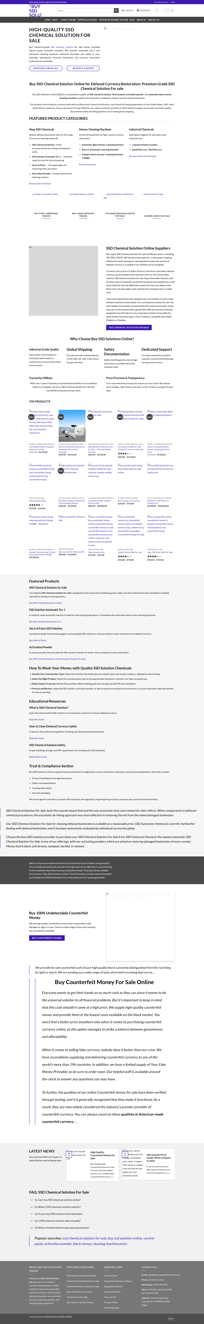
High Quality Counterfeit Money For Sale (102, 1155)
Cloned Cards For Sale (77, 1297)
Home (47, 20)
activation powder (57, 1244)
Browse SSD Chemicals (40, 183)
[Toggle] (32, 1200)
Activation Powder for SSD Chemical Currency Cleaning (130, 448)
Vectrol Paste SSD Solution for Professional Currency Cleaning (72, 449)
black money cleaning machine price (100, 1244)
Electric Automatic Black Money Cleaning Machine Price (158, 449)
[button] (156, 10)
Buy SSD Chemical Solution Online (45, 602)
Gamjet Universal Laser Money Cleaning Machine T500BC (42, 553)
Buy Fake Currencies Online (80, 1302)
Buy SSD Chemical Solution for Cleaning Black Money (72, 501)
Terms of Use (110, 1297)
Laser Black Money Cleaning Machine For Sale (41, 448)
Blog (173, 2)
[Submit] (116, 10)
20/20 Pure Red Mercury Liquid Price (158, 501)
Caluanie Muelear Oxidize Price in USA (99, 501)
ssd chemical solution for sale (84, 1238)
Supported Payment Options (113, 20)
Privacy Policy (110, 1302)
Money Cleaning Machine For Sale (83, 1281)
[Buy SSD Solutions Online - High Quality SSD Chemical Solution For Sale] (40, 10)
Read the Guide (36, 719)
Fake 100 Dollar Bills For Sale (159, 552)
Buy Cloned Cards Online (129, 501)
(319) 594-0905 (160, 1284)
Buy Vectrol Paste (37, 640)
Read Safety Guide (38, 756)
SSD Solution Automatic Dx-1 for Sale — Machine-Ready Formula (101, 449)
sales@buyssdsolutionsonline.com (164, 1274)
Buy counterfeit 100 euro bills (71, 552)
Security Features (161, 2)
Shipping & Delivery (87, 20)
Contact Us (153, 20)
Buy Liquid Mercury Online (79, 1291)
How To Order (68, 20)
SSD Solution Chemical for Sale (81, 1275)
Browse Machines (87, 164)
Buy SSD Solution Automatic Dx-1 (45, 621)
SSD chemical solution (62, 47)
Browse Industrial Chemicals (142, 156)
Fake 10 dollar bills (96, 552)
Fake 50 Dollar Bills (37, 501)
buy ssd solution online (125, 1238)
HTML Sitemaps (111, 1307)
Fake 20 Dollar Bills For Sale (130, 552)
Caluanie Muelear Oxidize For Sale (83, 1286)
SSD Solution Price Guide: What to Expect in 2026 (159, 1157)
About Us (141, 20)
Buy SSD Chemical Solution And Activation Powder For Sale (57, 658)
